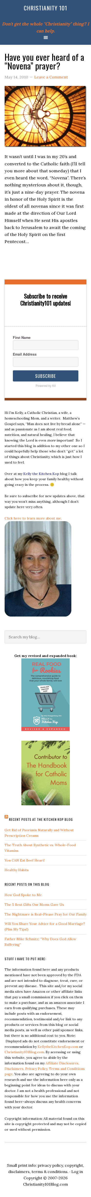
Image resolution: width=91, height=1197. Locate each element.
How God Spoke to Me (23, 895)
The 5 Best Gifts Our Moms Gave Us (34, 904)
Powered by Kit (46, 385)
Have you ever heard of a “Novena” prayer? (44, 61)
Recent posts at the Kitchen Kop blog (41, 819)
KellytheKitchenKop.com (58, 1047)
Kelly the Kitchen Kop (41, 474)
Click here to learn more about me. (33, 518)
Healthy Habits (17, 870)
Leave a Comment (51, 77)
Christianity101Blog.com (24, 1052)
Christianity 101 (45, 7)
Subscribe (45, 376)
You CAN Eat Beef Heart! (25, 860)
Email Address (25, 354)
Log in (77, 1171)
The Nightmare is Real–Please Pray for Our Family (45, 914)
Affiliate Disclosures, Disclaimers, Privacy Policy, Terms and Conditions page (45, 1068)
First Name (22, 337)
